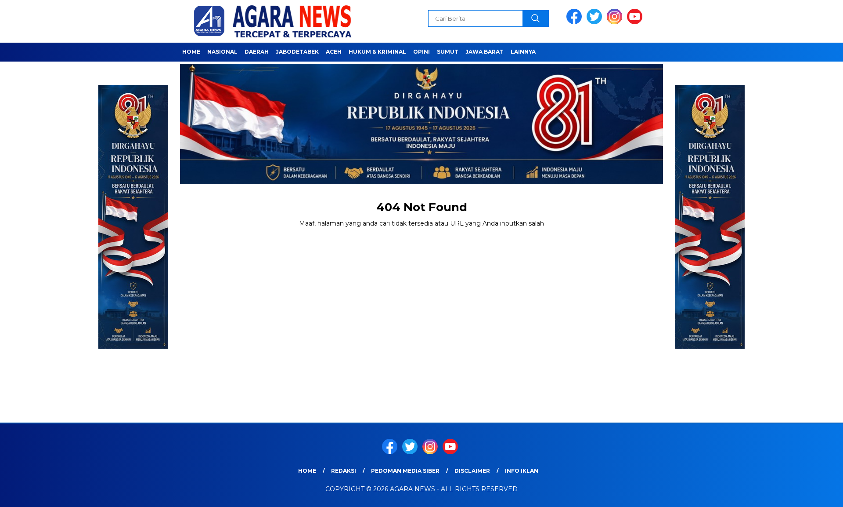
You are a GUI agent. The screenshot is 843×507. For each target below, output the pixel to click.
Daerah (257, 51)
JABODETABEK (297, 51)
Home (191, 51)
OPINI (421, 51)
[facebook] (575, 22)
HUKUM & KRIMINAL (377, 51)
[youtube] (636, 22)
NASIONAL (222, 51)
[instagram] (616, 22)
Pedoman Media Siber (405, 470)
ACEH (334, 51)
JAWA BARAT (484, 51)
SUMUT (447, 51)
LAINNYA (523, 51)
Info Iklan (521, 470)
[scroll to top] (810, 493)
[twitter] (596, 22)
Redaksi (343, 470)
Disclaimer (472, 470)
